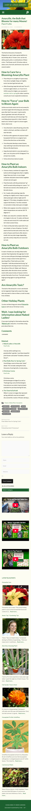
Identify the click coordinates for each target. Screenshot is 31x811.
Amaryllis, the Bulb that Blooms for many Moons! (14, 21)
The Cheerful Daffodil (11, 390)
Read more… (13, 611)
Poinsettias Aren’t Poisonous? (10, 427)
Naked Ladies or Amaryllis (12, 345)
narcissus (6, 411)
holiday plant (23, 408)
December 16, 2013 (7, 27)
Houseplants (19, 403)
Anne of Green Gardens (15, 5)
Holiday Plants (12, 403)
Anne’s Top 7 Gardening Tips (10, 615)
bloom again (15, 406)
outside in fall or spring (10, 93)
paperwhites (15, 411)
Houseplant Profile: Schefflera (11, 717)
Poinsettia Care (6, 582)
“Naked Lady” (6, 323)
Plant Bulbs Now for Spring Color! (14, 361)
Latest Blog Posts (8, 578)
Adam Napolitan (16, 807)
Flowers (7, 403)
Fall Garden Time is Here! (9, 685)
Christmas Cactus (9, 372)
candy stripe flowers (9, 408)
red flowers (6, 413)
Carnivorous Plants (7, 765)
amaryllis (6, 406)
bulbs (23, 406)
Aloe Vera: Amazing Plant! (9, 646)
